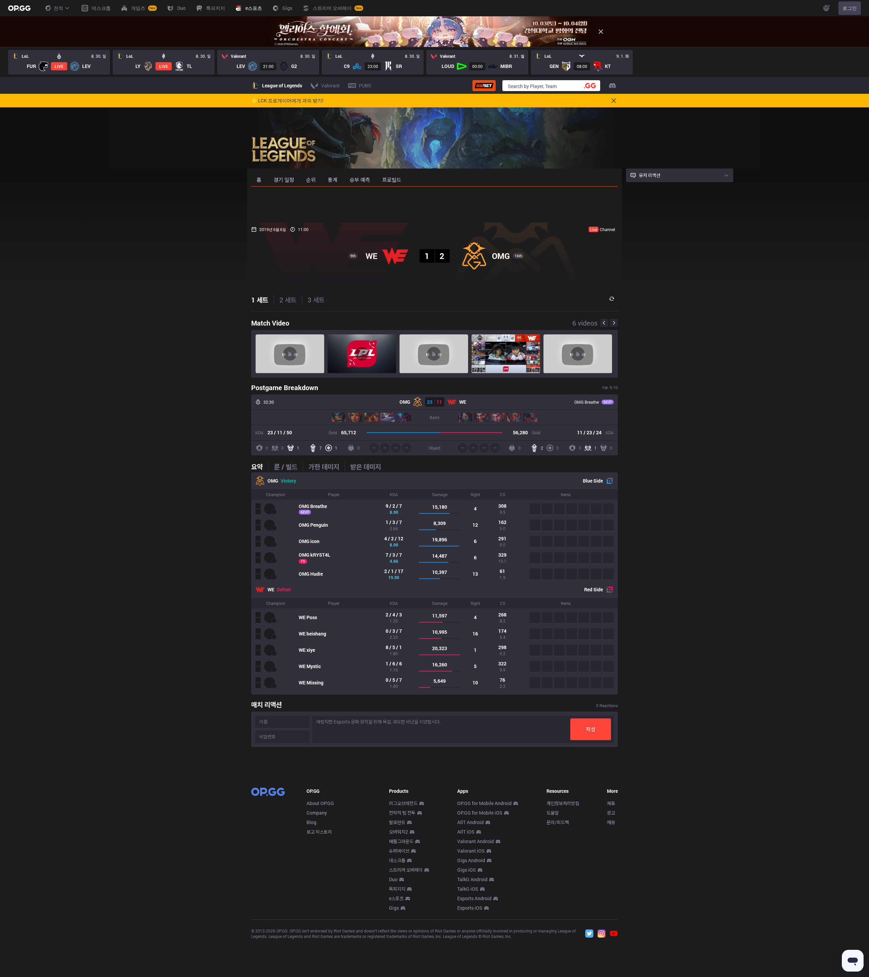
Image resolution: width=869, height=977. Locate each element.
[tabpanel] (434, 583)
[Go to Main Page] (19, 8)
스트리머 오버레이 (406, 870)
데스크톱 (397, 860)
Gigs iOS (466, 870)
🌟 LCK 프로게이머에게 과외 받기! (287, 100)
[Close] (601, 32)
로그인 (850, 8)
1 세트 (259, 299)
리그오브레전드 (403, 803)
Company (317, 812)
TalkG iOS (467, 889)
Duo (393, 879)
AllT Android (470, 822)
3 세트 (316, 299)
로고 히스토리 (319, 831)
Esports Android (474, 898)
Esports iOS (469, 908)
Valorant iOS (471, 851)
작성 (590, 729)
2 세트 (287, 299)
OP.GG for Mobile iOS (479, 812)
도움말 (553, 812)
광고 (611, 812)
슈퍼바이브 (399, 851)
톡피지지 (397, 889)
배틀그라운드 (401, 841)
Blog (311, 822)
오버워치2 (398, 831)
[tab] (259, 466)
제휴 (611, 803)
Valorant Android (475, 841)
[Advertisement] (434, 204)
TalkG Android (472, 879)
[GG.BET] (484, 85)
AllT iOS (466, 831)
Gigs (394, 908)
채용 (611, 822)
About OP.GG (320, 803)
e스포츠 (396, 898)
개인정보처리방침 (563, 803)
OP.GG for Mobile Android (484, 803)
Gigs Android (471, 860)
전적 (58, 8)
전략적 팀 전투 (402, 812)
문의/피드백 (558, 822)
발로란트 (397, 822)
